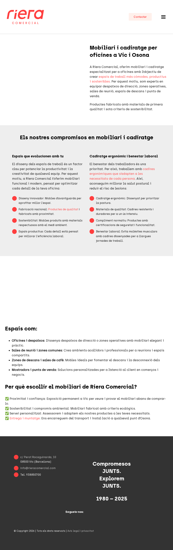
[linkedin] (75, 518)
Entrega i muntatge (25, 418)
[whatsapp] (82, 518)
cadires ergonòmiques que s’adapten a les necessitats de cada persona (122, 174)
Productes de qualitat (63, 209)
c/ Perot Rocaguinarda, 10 (38, 457)
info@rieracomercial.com (38, 468)
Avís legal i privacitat (80, 531)
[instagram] (68, 518)
